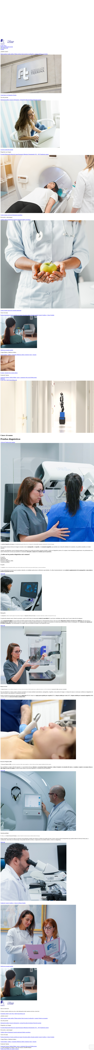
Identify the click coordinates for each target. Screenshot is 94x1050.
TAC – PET (37, 154)
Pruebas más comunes (10, 442)
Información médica (5, 99)
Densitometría (31, 154)
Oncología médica (27, 315)
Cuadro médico (10, 54)
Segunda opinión (34, 315)
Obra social (28, 377)
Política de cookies (10, 1048)
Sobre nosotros (4, 54)
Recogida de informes (28, 99)
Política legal (3, 1048)
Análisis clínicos (4, 219)
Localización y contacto (33, 54)
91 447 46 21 (3, 45)
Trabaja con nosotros (43, 54)
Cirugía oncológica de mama (16, 315)
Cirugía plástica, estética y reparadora (9, 354)
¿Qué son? (3, 442)
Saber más (3, 573)
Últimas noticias (17, 54)
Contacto (17, 1048)
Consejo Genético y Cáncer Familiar (46, 315)
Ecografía (3, 154)
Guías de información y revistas (16, 99)
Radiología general (44, 154)
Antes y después (32, 354)
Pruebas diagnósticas (5, 315)
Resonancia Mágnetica (23, 154)
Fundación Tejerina (5, 377)
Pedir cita (3, 46)
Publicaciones (34, 377)
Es (2, 49)
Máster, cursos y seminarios (19, 377)
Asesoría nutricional (17, 219)
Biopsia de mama (14, 154)
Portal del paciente (9, 46)
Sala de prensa (24, 54)
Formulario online (4, 1013)
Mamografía (8, 154)
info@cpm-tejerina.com (12, 380)
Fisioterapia (10, 219)
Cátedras (11, 377)
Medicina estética (21, 354)
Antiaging (27, 354)
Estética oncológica (26, 219)
